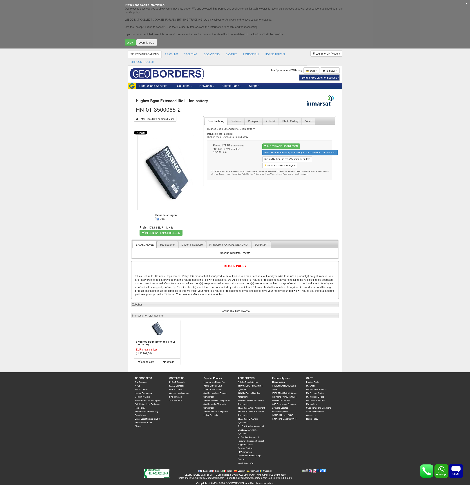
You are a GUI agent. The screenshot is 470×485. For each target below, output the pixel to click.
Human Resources (143, 392)
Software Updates (280, 407)
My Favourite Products (316, 389)
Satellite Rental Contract (248, 381)
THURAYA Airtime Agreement (251, 426)
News (137, 385)
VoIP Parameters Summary (284, 404)
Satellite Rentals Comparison (216, 411)
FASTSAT (231, 54)
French (218, 470)
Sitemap (138, 426)
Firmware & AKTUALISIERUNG (228, 244)
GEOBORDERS (143, 378)
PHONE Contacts (177, 381)
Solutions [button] (183, 85)
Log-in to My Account (327, 53)
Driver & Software (192, 244)
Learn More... (147, 42)
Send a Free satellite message (320, 77)
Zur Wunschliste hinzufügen (281, 165)
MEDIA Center (141, 389)
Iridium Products (210, 415)
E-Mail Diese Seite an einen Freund (156, 118)
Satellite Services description (147, 400)
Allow (130, 42)
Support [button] (254, 85)
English (206, 470)
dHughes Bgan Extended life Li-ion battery (156, 343)
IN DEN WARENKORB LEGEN (162, 233)
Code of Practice (142, 396)
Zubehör (271, 121)
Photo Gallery (290, 121)
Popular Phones (212, 378)
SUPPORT (261, 244)
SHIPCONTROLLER (142, 62)
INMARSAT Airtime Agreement (251, 407)
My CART (310, 385)
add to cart (147, 362)
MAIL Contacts (175, 389)
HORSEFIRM (251, 54)
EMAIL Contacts (176, 385)
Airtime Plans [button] (231, 85)
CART (309, 378)
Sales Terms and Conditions (318, 407)
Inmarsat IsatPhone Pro (214, 381)
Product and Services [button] (153, 85)
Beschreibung (216, 121)
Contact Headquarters (179, 392)
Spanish (241, 470)
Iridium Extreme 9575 (212, 385)
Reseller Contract (245, 448)
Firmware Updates (280, 411)
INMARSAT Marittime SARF (284, 418)
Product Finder (312, 381)
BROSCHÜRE (145, 244)
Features (236, 121)
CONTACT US (177, 378)
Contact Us (311, 415)
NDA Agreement (245, 451)
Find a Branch (175, 396)
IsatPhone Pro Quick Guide (284, 396)
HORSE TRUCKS (275, 54)
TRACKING (171, 54)
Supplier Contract (245, 444)
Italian (229, 470)
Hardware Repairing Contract (251, 440)
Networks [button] (205, 85)
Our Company (141, 381)
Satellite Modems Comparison (216, 400)
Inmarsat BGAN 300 (212, 389)
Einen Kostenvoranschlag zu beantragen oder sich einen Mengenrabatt (300, 152)
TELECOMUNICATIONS (145, 54)
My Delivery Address (315, 400)
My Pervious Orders (315, 392)
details (170, 362)
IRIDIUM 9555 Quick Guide (284, 392)
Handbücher (167, 244)
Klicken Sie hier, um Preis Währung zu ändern (287, 159)
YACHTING (190, 54)
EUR (312, 70)
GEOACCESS (212, 54)
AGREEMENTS (246, 378)
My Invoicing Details (315, 396)
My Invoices (311, 404)
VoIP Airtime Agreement (248, 437)
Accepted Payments (315, 411)
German (254, 470)
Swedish (267, 470)
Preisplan (253, 121)
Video (308, 121)
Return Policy (312, 418)
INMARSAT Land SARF (282, 415)
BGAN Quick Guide (281, 400)
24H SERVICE (175, 400)
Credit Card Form (245, 462)
